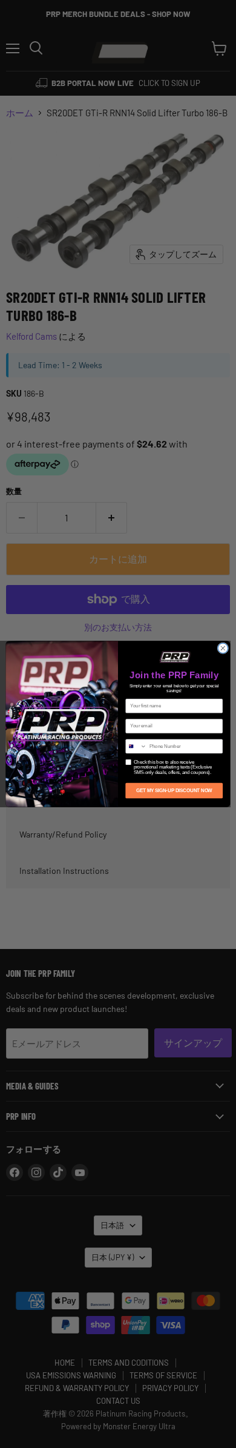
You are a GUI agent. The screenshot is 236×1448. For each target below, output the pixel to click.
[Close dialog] (223, 648)
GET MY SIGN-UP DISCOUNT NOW (174, 790)
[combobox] (136, 746)
